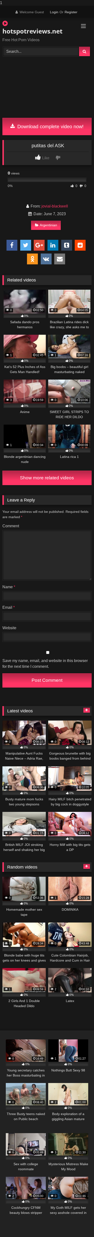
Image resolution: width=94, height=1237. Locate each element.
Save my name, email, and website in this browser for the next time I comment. (45, 664)
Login (54, 12)
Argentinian (48, 225)
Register (71, 12)
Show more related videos (47, 477)
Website (9, 628)
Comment (10, 526)
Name (8, 587)
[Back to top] (79, 1223)
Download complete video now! (50, 126)
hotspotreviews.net (32, 31)
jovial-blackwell (54, 206)
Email (8, 607)
